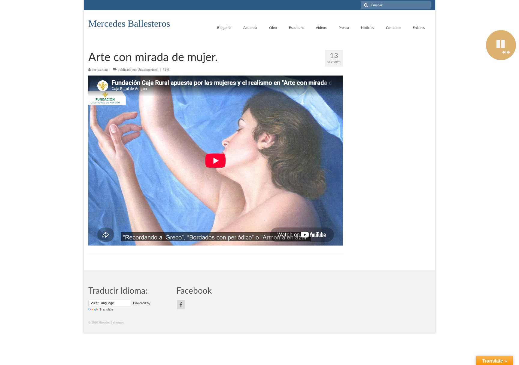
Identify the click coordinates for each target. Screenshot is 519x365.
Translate (106, 309)
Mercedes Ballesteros (129, 23)
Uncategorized (148, 69)
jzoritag (102, 69)
